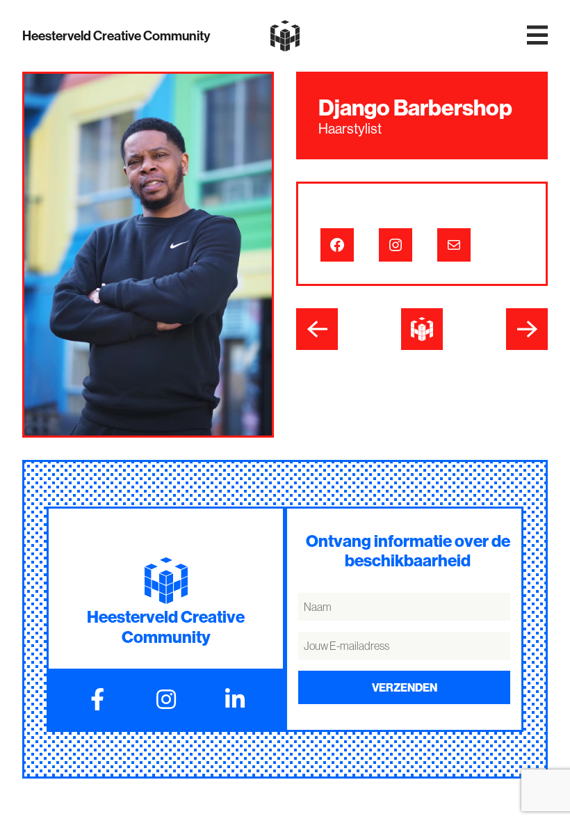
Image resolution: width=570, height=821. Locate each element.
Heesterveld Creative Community (116, 35)
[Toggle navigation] (537, 35)
